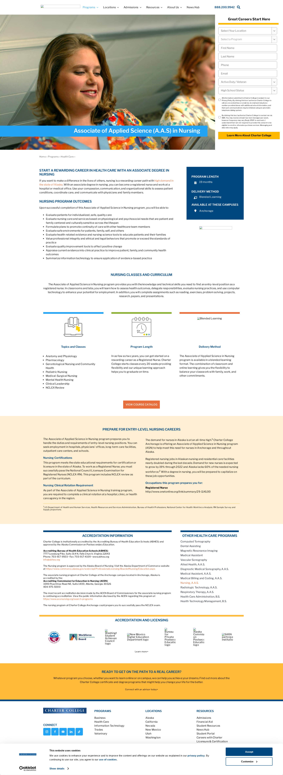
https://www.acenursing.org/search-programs (68, 599)
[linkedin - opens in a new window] (71, 731)
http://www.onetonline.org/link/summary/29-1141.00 (178, 491)
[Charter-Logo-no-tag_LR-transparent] (60, 6)
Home (42, 156)
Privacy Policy (227, 100)
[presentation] (247, 65)
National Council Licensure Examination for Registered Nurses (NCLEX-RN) (83, 472)
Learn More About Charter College (249, 135)
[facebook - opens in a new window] (55, 731)
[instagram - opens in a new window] (47, 731)
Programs (53, 156)
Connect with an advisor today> (141, 689)
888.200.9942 (225, 7)
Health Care (67, 156)
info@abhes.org (51, 559)
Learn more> (141, 651)
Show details (56, 768)
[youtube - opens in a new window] (63, 731)
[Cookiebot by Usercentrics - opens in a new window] (27, 768)
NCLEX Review (55, 387)
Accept (249, 751)
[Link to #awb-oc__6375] (238, 8)
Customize (247, 761)
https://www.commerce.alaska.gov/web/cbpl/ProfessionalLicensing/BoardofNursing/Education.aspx (100, 568)
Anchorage (206, 210)
